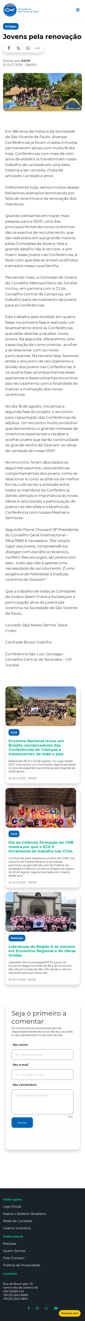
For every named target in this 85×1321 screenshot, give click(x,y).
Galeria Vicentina (17, 1228)
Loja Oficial (12, 1206)
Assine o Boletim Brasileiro (24, 1214)
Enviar (22, 1122)
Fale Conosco (13, 1258)
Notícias (9, 1243)
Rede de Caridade (17, 1221)
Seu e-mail (20, 1064)
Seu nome (20, 1044)
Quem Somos (14, 1251)
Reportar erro (69, 1313)
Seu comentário (25, 1084)
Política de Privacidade (21, 1265)
